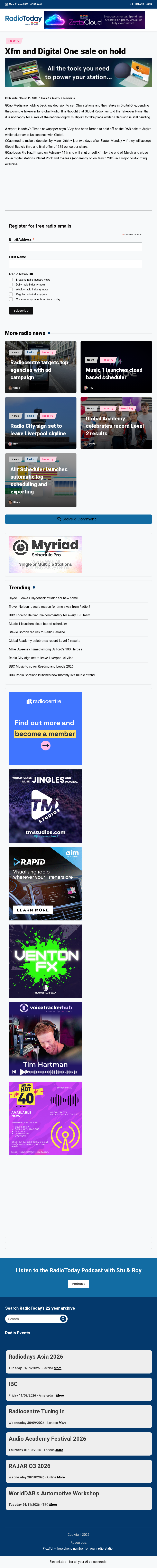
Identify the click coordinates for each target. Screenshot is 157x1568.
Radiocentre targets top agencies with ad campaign (39, 369)
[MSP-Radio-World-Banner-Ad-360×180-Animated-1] (45, 555)
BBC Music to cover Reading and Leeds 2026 (41, 666)
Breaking (127, 408)
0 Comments (68, 98)
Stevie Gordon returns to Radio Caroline (37, 632)
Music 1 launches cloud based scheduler (114, 373)
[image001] (45, 1118)
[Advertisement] (78, 193)
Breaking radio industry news (33, 279)
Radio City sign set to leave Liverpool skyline (38, 429)
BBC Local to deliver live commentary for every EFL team (49, 615)
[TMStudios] (45, 806)
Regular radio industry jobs (31, 294)
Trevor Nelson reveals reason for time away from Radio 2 (49, 607)
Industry (13, 40)
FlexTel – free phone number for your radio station (78, 1548)
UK (131, 4)
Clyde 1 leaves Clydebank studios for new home (43, 598)
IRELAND (139, 4)
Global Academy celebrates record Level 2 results (115, 426)
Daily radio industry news (31, 284)
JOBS (149, 4)
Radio (30, 352)
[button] (63, 1319)
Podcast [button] (78, 1284)
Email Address (21, 239)
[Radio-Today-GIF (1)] (45, 728)
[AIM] (45, 883)
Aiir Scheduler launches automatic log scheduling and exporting (39, 480)
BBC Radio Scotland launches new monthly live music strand (52, 675)
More (57, 1368)
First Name (17, 257)
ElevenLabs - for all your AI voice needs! (78, 1562)
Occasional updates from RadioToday (38, 299)
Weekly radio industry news (32, 289)
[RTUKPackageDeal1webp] (78, 72)
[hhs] (45, 961)
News (15, 352)
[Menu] (149, 20)
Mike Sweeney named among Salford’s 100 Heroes (45, 649)
